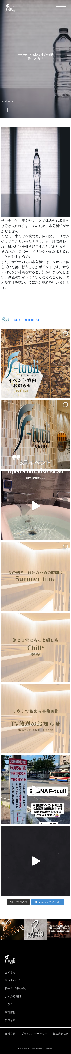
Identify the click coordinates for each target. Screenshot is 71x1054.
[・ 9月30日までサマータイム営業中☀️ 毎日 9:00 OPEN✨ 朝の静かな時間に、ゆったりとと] (35, 434)
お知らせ (10, 972)
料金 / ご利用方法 (15, 988)
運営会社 (10, 1033)
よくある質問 (13, 996)
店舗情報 (10, 1012)
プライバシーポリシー (34, 1033)
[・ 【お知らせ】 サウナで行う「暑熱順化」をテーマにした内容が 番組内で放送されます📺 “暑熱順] (35, 718)
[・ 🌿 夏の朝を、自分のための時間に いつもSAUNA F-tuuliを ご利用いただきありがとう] (35, 576)
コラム (9, 1004)
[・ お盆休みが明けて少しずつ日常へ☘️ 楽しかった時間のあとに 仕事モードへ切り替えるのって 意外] (35, 363)
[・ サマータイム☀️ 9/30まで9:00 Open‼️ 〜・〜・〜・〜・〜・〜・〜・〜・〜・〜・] (35, 505)
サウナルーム (13, 980)
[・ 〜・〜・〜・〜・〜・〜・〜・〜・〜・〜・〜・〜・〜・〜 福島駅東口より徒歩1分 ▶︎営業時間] (35, 789)
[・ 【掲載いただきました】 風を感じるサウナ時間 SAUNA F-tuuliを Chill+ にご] (35, 647)
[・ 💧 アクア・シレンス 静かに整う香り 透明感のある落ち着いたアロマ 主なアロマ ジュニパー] (35, 861)
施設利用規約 (61, 1033)
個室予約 (10, 1020)
